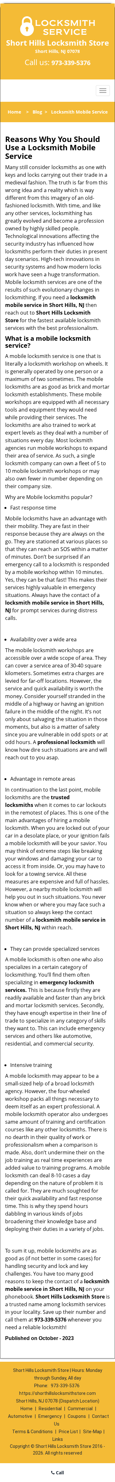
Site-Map (92, 1431)
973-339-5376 (70, 62)
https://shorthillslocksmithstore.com (57, 1393)
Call (59, 1473)
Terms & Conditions (32, 1431)
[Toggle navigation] (103, 90)
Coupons (77, 1416)
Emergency (50, 1416)
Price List (68, 1431)
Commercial (80, 1408)
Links (57, 1439)
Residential (50, 1408)
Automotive (20, 1416)
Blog (37, 112)
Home (14, 112)
